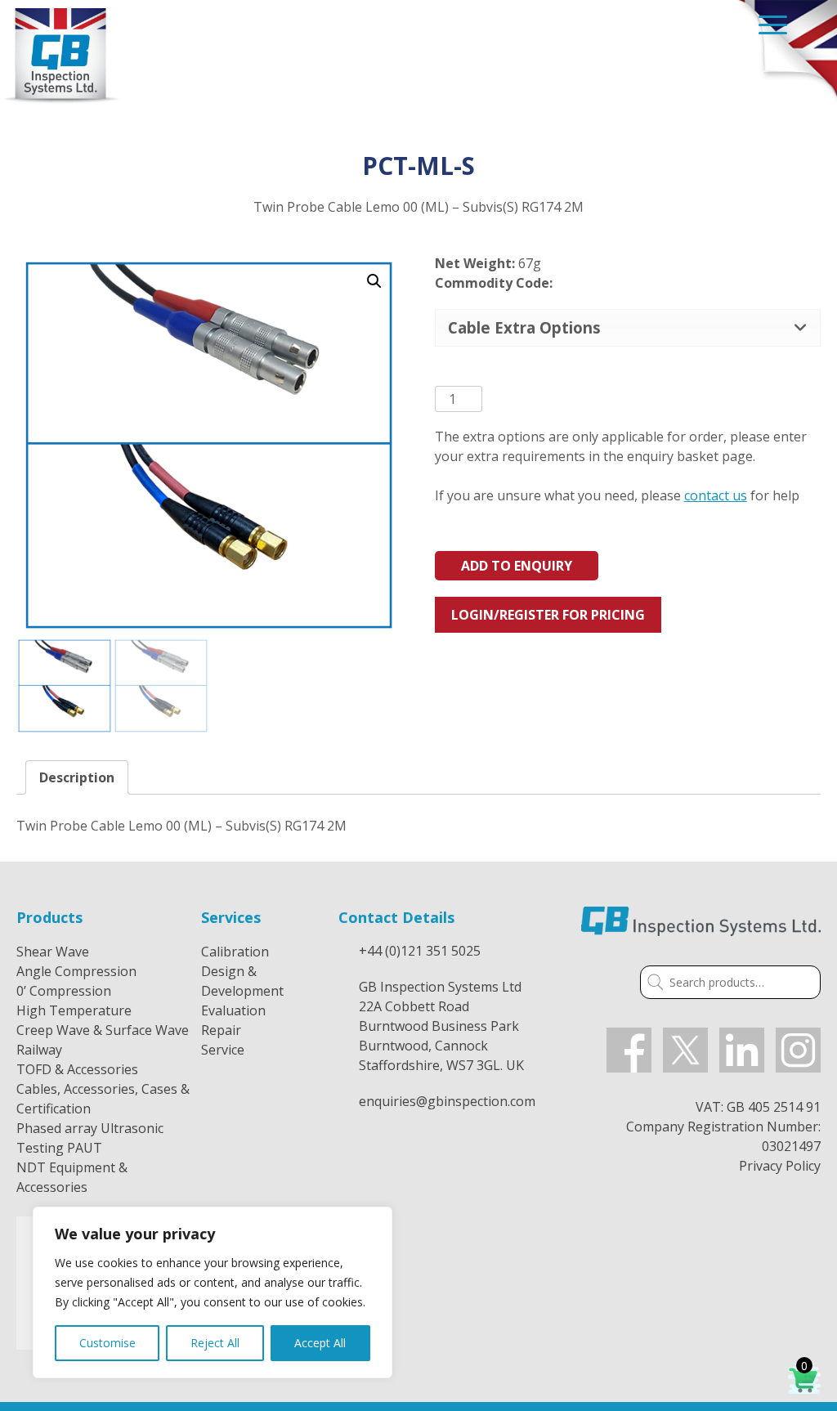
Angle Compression (76, 971)
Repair (221, 1030)
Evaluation (233, 1010)
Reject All (214, 1343)
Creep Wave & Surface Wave (102, 1030)
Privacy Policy (780, 1166)
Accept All (320, 1343)
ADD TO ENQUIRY (516, 566)
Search (652, 983)
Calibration (235, 952)
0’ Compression (63, 991)
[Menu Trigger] (772, 24)
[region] (212, 1292)
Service (222, 1050)
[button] (374, 281)
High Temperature (74, 1010)
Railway (39, 1050)
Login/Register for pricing (548, 615)
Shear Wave (52, 952)
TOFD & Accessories (77, 1069)
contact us (715, 495)
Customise (107, 1343)
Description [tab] (76, 777)
